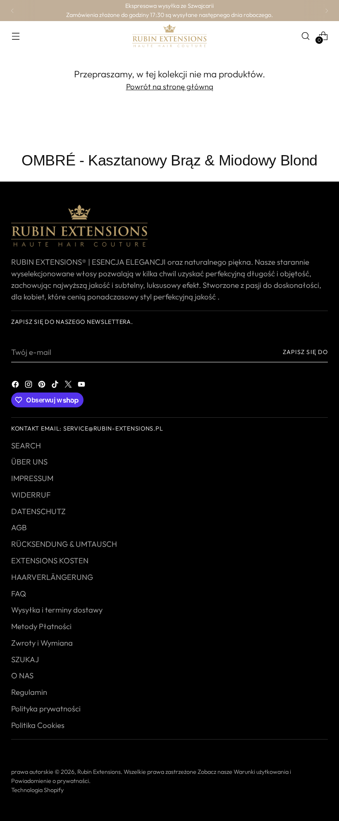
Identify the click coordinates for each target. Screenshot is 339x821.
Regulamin (29, 692)
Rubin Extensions (99, 772)
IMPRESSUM (32, 478)
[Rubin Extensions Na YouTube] (82, 383)
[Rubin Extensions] (169, 35)
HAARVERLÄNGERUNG (52, 577)
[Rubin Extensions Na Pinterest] (43, 383)
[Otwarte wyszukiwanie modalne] (305, 35)
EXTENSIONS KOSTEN (49, 560)
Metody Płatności (41, 626)
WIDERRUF (30, 495)
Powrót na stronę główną (169, 86)
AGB (19, 527)
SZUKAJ (25, 659)
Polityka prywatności (46, 708)
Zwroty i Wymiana (42, 643)
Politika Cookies (37, 725)
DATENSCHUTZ (38, 511)
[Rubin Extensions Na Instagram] (29, 383)
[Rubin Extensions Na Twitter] (69, 383)
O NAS (22, 675)
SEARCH (26, 445)
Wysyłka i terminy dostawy (57, 610)
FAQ (18, 593)
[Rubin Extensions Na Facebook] (16, 383)
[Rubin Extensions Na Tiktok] (56, 383)
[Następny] (327, 10)
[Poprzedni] (12, 10)
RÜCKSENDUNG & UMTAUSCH (64, 544)
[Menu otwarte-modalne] (15, 35)
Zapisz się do (305, 352)
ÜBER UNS (29, 462)
